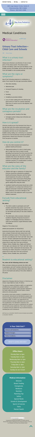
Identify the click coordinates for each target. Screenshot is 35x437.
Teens (27, 394)
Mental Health (26, 397)
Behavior (11, 381)
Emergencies (27, 381)
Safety (26, 386)
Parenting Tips (19, 387)
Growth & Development (11, 395)
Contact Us (24, 2)
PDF (3, 53)
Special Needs (26, 390)
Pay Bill (16, 2)
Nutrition (11, 386)
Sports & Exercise (19, 395)
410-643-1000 (18, 10)
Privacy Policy (18, 412)
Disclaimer (11, 412)
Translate (20, 408)
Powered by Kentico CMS (25, 411)
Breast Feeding (19, 382)
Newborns (26, 383)
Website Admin (24, 412)
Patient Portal (6, 2)
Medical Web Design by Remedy (11, 411)
